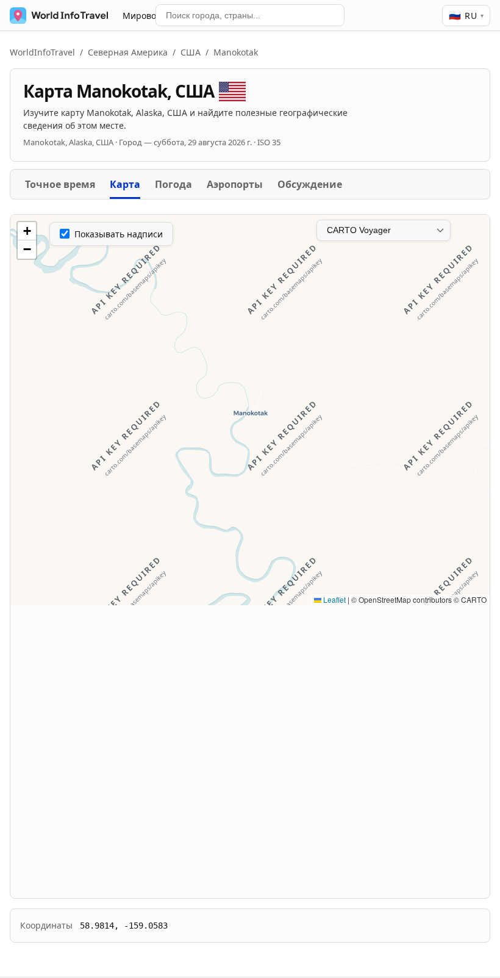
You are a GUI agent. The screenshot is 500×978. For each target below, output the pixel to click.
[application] (250, 410)
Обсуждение (309, 184)
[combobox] (250, 15)
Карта (125, 184)
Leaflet (333, 599)
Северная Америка (128, 52)
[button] (27, 231)
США (190, 52)
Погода (173, 184)
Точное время (60, 184)
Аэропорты (235, 184)
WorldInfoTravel (42, 52)
